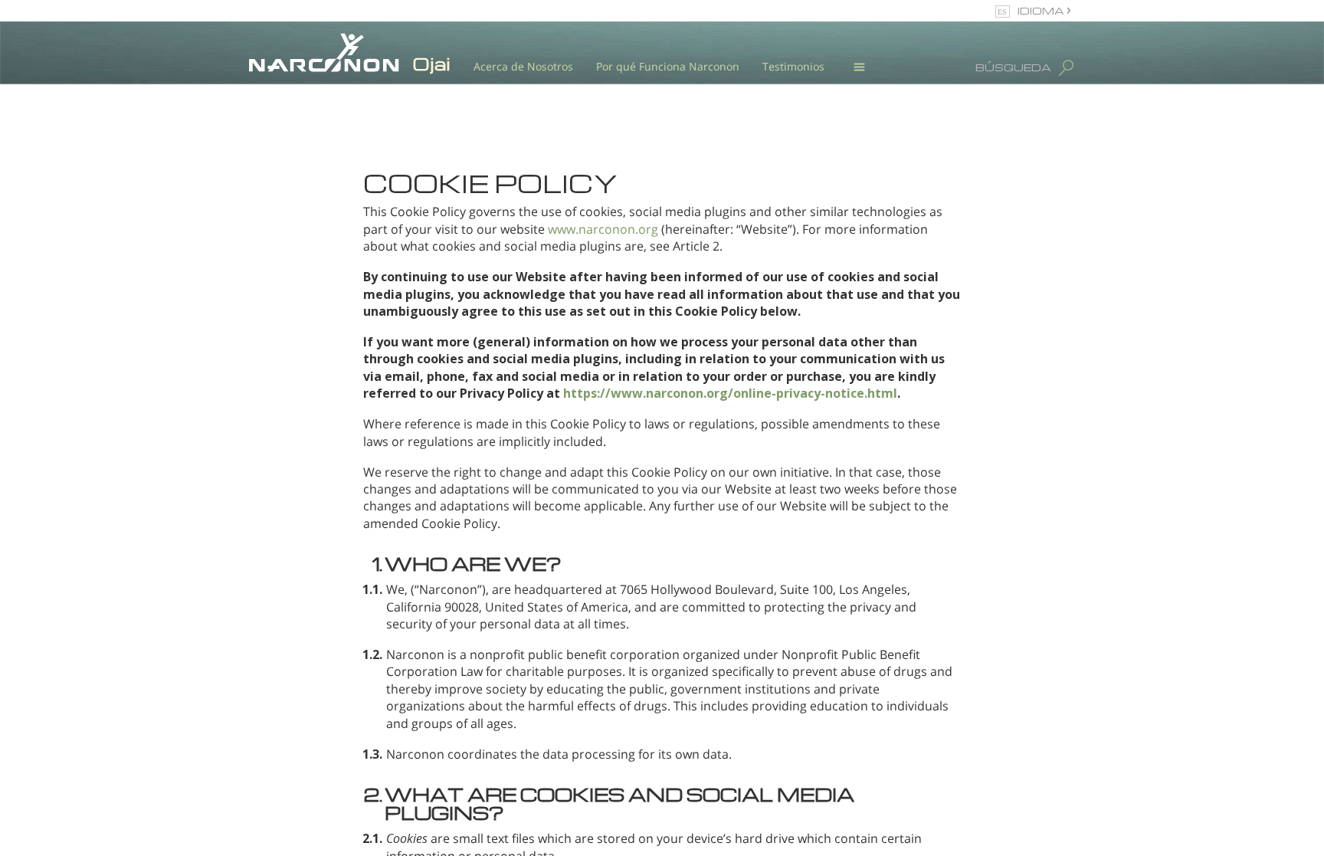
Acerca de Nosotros (523, 66)
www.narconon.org (603, 229)
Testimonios (793, 66)
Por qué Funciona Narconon (667, 66)
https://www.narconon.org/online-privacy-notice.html (730, 393)
